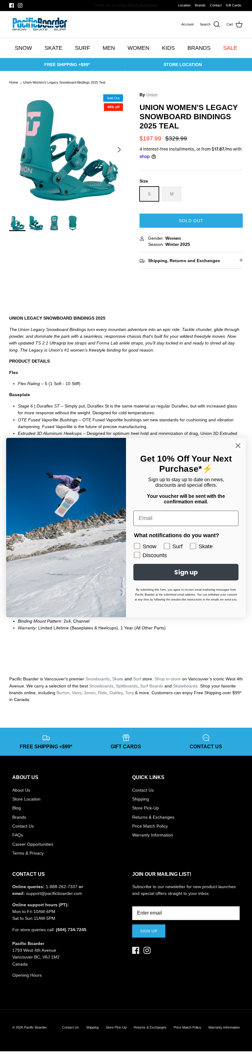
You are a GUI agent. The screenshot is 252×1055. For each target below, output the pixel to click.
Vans (76, 692)
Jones (90, 692)
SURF (82, 48)
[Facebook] (11, 5)
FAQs (17, 835)
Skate (117, 678)
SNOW (23, 48)
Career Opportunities (32, 844)
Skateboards (185, 685)
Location (184, 5)
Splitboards (127, 685)
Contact (216, 5)
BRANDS (199, 48)
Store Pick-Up (145, 807)
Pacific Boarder (35, 1027)
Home (13, 83)
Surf (137, 678)
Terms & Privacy (28, 853)
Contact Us (23, 826)
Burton (63, 692)
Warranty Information (152, 835)
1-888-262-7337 (61, 886)
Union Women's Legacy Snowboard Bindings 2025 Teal (64, 83)
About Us (21, 790)
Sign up (148, 931)
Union (152, 94)
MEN (109, 48)
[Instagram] (20, 5)
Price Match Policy (150, 826)
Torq (129, 692)
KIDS (168, 48)
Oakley (116, 692)
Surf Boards (151, 685)
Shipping (140, 799)
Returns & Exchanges (153, 817)
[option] (67, 149)
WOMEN (138, 48)
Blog (16, 807)
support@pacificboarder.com (54, 893)
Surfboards (146, 5)
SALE (230, 48)
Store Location (26, 799)
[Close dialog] (238, 445)
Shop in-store (168, 678)
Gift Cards (233, 5)
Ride (102, 692)
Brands (200, 5)
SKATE (53, 48)
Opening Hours (27, 975)
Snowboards (97, 678)
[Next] (119, 149)
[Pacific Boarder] (39, 24)
